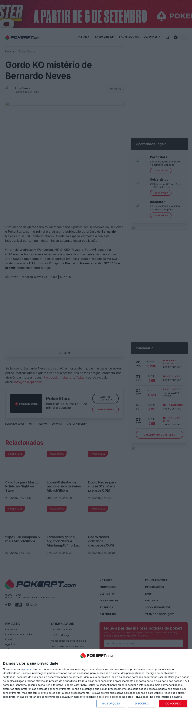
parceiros (28, 669)
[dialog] (96, 680)
